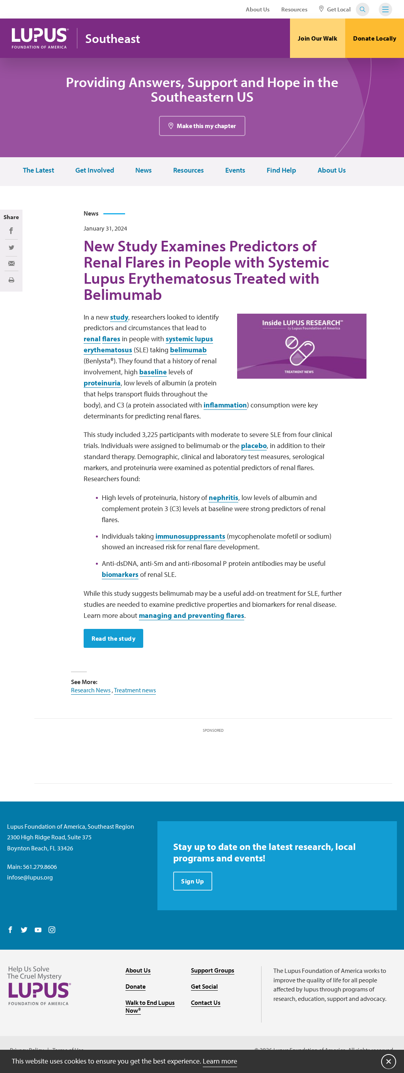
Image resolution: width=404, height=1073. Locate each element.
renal (92, 338)
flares (111, 338)
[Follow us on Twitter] (24, 930)
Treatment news (135, 690)
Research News (90, 690)
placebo (254, 445)
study (119, 317)
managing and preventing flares (191, 615)
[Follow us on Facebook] (10, 930)
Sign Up (192, 881)
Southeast (112, 38)
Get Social (204, 986)
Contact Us (206, 1002)
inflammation (225, 404)
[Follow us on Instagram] (52, 930)
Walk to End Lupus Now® (150, 1007)
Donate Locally (374, 38)
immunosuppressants (190, 536)
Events (235, 170)
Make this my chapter (206, 126)
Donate (135, 986)
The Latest (38, 170)
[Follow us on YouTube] (38, 930)
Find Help (281, 170)
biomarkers (120, 574)
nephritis (223, 497)
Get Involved (94, 170)
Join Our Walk (318, 38)
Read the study (113, 638)
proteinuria (102, 382)
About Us (257, 9)
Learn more (220, 1061)
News (143, 170)
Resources (294, 9)
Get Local (338, 9)
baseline (153, 371)
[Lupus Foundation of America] (40, 38)
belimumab (188, 349)
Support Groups (212, 970)
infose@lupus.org (30, 877)
